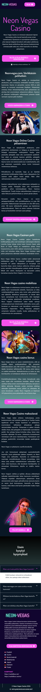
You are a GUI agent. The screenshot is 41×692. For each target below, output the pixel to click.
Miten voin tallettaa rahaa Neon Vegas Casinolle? (19, 606)
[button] (20, 569)
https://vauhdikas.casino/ (12, 676)
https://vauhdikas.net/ (11, 674)
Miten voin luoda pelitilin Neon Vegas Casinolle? (18, 569)
